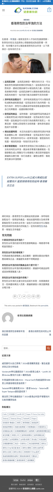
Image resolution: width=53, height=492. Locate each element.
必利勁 (5, 439)
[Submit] (48, 348)
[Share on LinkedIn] (38, 296)
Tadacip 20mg (16, 418)
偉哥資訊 (26, 20)
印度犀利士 (42, 427)
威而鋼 (31, 431)
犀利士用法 (17, 452)
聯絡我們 (22, 485)
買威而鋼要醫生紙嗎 (10, 456)
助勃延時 (35, 423)
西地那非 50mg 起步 (31, 452)
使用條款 (30, 485)
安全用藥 (6, 435)
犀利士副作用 (38, 448)
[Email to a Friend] (29, 296)
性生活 (42, 226)
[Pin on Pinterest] (33, 296)
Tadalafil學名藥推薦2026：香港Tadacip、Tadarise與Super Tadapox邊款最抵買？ (25, 390)
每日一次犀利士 (21, 443)
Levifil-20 (20, 414)
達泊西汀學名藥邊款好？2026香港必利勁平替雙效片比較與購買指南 (26, 398)
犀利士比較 (7, 452)
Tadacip (5, 418)
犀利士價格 (27, 448)
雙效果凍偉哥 (25, 456)
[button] (3, 10)
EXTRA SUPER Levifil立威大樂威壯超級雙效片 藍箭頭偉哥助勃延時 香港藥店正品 (27, 181)
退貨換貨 (38, 485)
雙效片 (34, 456)
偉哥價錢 (26, 423)
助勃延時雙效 (8, 427)
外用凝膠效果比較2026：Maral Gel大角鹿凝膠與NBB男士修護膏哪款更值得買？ (26, 381)
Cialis (5, 414)
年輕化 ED (15, 435)
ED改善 (12, 414)
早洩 (12, 39)
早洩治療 (42, 439)
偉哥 (18, 423)
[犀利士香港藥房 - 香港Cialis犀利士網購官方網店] (26, 10)
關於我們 (14, 485)
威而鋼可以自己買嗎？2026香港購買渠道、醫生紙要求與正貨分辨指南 (26, 365)
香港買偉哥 (21, 460)
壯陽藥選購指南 (21, 431)
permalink (44, 306)
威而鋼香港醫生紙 (43, 431)
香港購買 (30, 460)
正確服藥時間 (8, 443)
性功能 (34, 439)
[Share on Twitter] (24, 296)
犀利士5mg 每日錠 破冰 (11, 448)
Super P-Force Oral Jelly (35, 414)
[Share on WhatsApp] (15, 296)
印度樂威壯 (31, 427)
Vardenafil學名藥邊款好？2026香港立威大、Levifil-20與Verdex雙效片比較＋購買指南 (26, 373)
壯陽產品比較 (8, 431)
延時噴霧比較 (39, 435)
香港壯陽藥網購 (37, 30)
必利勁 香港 (25, 439)
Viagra (34, 418)
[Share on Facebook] (19, 296)
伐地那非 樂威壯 (9, 423)
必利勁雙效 (14, 439)
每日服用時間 (34, 443)
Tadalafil (26, 418)
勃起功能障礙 (20, 427)
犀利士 (43, 443)
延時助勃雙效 (27, 435)
